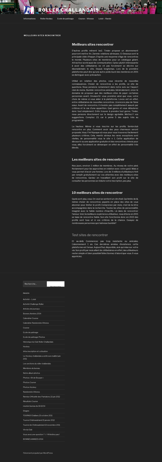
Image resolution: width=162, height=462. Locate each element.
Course (26, 328)
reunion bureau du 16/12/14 (34, 406)
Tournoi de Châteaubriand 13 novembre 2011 (41, 425)
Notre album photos (31, 373)
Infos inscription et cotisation (35, 351)
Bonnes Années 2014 (32, 314)
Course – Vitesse (86, 19)
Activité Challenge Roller (33, 304)
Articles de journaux (31, 309)
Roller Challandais (68, 10)
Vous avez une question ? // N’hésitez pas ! (41, 434)
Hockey (26, 346)
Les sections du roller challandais (37, 364)
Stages (26, 411)
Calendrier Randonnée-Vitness (36, 323)
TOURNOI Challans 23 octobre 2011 (37, 415)
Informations (30, 19)
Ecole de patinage (65, 19)
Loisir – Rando (105, 19)
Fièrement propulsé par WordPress (38, 453)
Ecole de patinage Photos (34, 337)
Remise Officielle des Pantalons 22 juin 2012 (41, 397)
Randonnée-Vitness (31, 392)
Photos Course (29, 382)
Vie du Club (27, 430)
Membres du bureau (31, 368)
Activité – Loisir (29, 299)
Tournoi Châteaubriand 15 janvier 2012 (39, 420)
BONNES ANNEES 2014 (33, 439)
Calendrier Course (30, 318)
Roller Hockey (46, 19)
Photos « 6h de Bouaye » (33, 378)
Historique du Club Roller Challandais (38, 342)
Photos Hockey (29, 387)
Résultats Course (30, 401)
